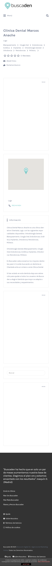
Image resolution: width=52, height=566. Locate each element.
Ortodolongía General (33, 48)
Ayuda (8, 514)
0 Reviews (25, 55)
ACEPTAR (26, 564)
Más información (44, 562)
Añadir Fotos (11, 61)
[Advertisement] (26, 118)
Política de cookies (13, 527)
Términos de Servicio (13, 523)
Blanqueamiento (9, 45)
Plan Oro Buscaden (10, 496)
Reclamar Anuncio (13, 65)
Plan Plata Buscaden (11, 500)
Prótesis (32, 50)
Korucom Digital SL (24, 547)
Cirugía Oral (24, 45)
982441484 (16, 205)
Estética (6, 48)
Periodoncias (21, 50)
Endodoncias (37, 45)
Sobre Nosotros (12, 519)
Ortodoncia (7, 50)
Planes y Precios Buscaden (13, 504)
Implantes (17, 48)
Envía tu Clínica (9, 491)
